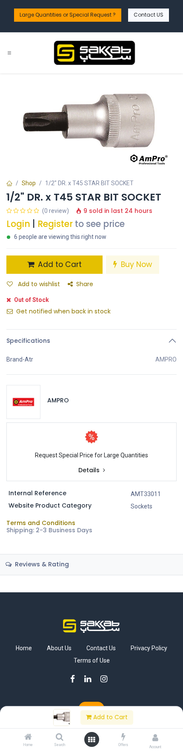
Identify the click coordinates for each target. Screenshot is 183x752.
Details (89, 470)
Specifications (28, 340)
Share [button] (84, 284)
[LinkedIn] (90, 679)
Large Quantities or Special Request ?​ (68, 14)
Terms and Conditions (40, 523)
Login (18, 224)
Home (24, 648)
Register (55, 224)
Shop (29, 183)
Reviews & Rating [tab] (41, 564)
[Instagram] (106, 679)
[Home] (28, 737)
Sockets (141, 506)
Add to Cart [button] (59, 264)
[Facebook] (75, 679)
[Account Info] (155, 738)
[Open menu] (91, 740)
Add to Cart (110, 717)
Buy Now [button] (135, 264)
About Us (59, 648)
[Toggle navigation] (9, 53)
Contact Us (101, 648)
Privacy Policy (149, 648)
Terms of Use (92, 660)
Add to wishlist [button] (38, 284)
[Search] (59, 737)
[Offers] (123, 737)
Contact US (148, 14)
